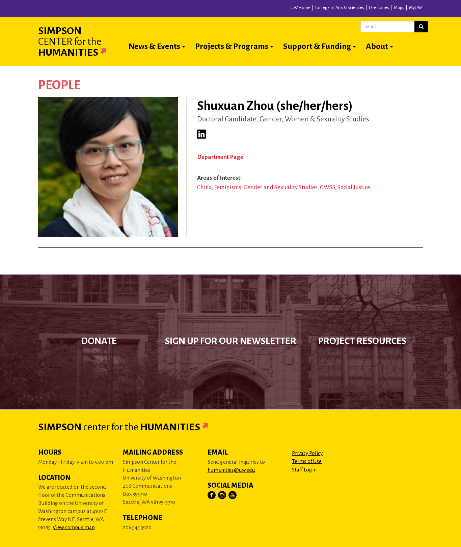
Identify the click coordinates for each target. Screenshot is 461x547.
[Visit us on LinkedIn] (201, 134)
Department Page (220, 157)
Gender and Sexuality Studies (281, 187)
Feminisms (227, 187)
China (204, 187)
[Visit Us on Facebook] (212, 495)
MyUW (415, 7)
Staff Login (304, 469)
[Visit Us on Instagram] (222, 495)
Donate (99, 341)
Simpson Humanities (69, 41)
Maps (399, 7)
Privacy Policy (307, 453)
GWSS (327, 187)
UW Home (300, 7)
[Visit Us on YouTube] (232, 495)
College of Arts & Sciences (339, 7)
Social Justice (353, 187)
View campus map (73, 527)
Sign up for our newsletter (230, 341)
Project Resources (362, 341)
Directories (379, 7)
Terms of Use (307, 461)
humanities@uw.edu (231, 470)
